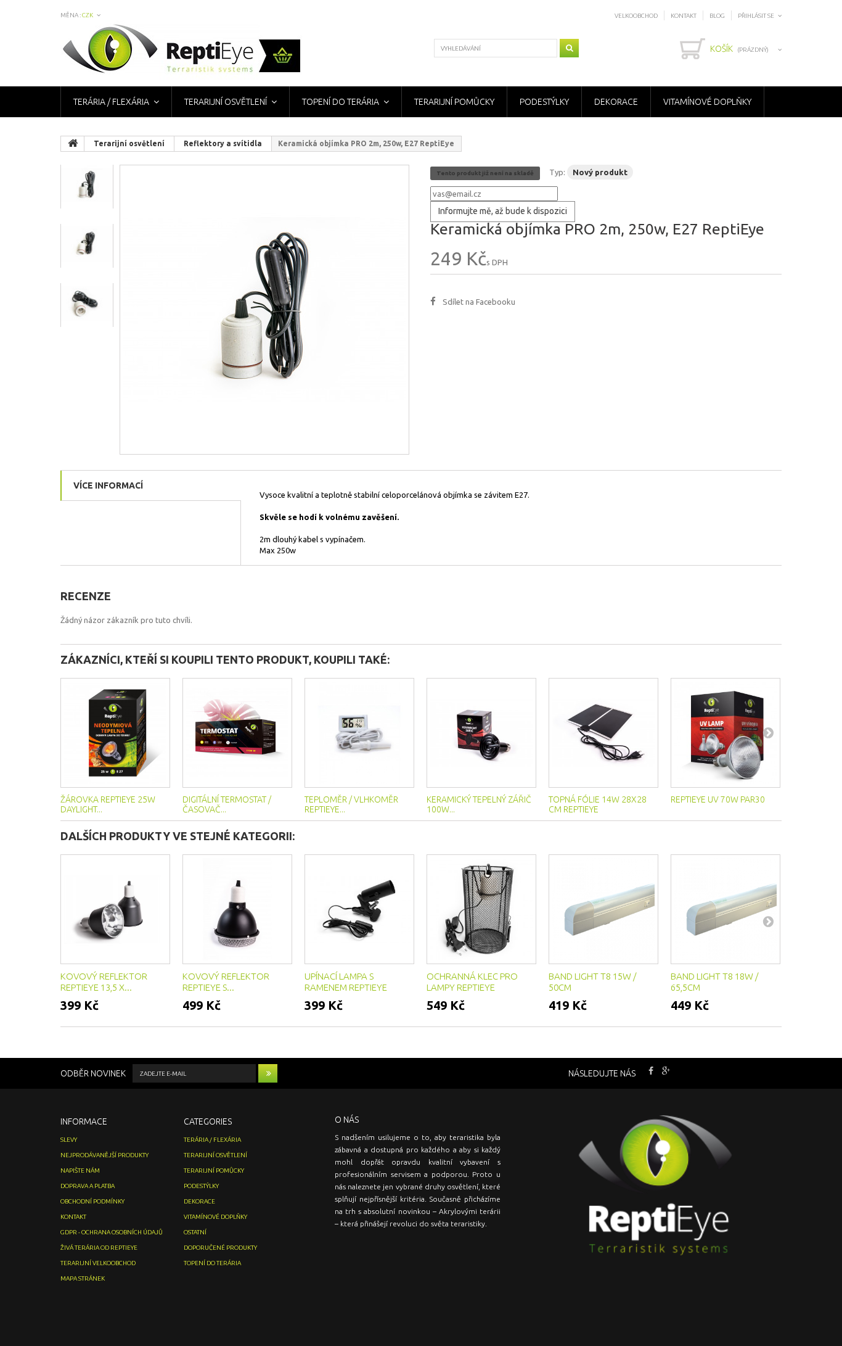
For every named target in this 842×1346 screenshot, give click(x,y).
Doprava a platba (87, 1186)
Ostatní (195, 1232)
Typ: (557, 172)
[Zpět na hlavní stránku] (72, 143)
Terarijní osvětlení (225, 102)
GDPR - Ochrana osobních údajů (111, 1232)
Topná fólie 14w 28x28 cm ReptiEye (598, 804)
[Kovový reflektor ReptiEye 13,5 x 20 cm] (115, 909)
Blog (717, 15)
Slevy (68, 1139)
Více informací (108, 485)
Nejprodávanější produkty (104, 1155)
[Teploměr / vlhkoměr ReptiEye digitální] (359, 733)
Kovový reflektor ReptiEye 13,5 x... (103, 982)
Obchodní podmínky (92, 1201)
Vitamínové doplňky (707, 102)
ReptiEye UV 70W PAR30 (718, 799)
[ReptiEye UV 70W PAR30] (725, 733)
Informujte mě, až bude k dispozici (502, 211)
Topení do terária (340, 102)
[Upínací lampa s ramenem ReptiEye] (359, 909)
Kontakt (684, 15)
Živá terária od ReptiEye (98, 1247)
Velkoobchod (636, 15)
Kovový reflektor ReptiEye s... (225, 982)
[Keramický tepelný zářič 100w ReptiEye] (481, 733)
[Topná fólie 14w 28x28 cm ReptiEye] (603, 733)
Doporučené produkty (220, 1247)
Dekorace (616, 102)
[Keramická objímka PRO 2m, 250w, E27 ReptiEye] (264, 309)
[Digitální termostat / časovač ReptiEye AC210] (237, 733)
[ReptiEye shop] (181, 50)
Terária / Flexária (111, 102)
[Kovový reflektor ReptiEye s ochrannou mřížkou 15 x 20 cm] (237, 909)
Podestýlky (544, 102)
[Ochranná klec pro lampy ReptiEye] (481, 909)
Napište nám (80, 1170)
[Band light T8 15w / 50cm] (603, 909)
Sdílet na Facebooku (479, 301)
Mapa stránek (82, 1278)
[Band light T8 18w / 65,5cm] (725, 909)
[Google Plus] (666, 1069)
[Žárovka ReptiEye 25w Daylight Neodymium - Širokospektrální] (115, 733)
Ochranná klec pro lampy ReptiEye (472, 982)
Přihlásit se (756, 15)
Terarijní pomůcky (454, 102)
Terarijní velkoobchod (98, 1263)
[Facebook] (650, 1069)
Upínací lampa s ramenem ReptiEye (346, 982)
